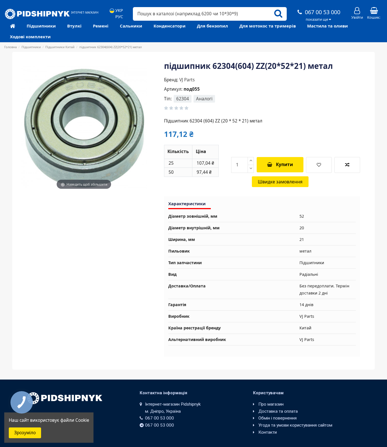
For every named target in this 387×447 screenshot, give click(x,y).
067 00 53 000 (321, 12)
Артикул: (173, 89)
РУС (118, 16)
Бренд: (171, 80)
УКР (118, 10)
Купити (284, 165)
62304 (182, 99)
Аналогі (204, 99)
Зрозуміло (25, 433)
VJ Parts (187, 80)
